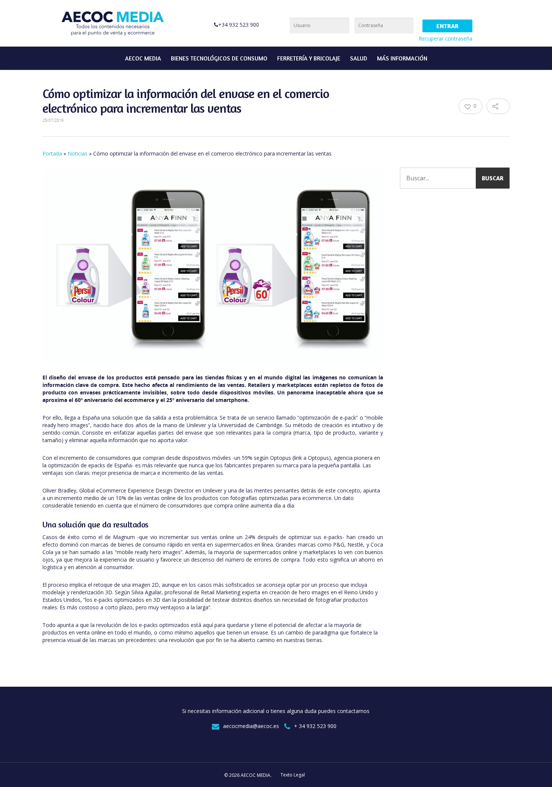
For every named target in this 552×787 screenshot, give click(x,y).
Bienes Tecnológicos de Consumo (219, 58)
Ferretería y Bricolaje (308, 58)
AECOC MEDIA (143, 58)
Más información (402, 58)
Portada (52, 153)
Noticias (77, 153)
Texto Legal (293, 775)
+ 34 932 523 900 (315, 726)
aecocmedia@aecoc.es (251, 726)
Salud (358, 58)
